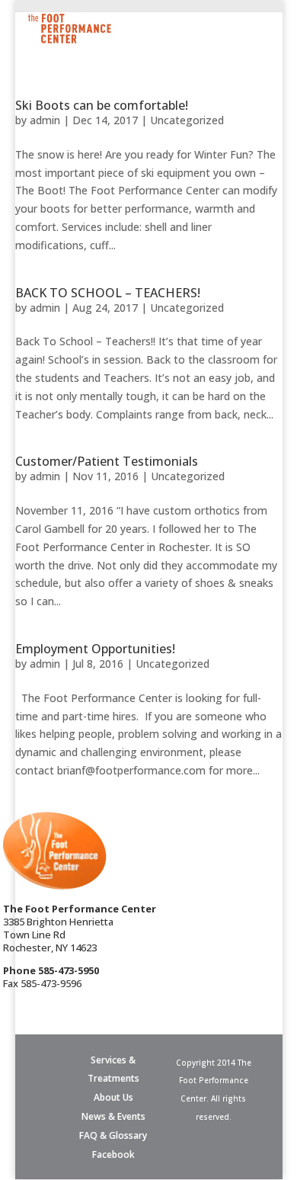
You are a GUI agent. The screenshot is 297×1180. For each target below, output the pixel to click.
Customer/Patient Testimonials (106, 461)
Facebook (113, 1154)
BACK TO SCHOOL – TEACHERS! (107, 292)
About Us (113, 1097)
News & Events (113, 1116)
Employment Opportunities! (95, 648)
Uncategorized (187, 120)
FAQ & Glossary (113, 1135)
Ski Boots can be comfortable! (101, 105)
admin (45, 120)
